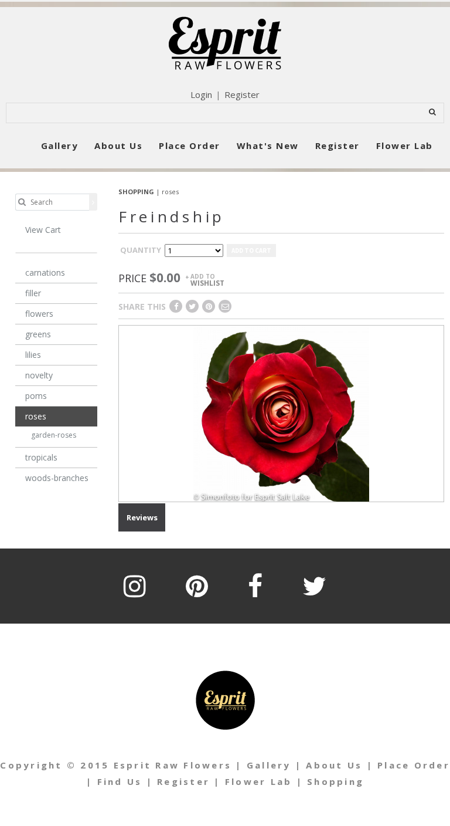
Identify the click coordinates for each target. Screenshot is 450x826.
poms (36, 395)
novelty (39, 375)
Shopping (335, 781)
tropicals (41, 457)
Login (201, 94)
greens (38, 334)
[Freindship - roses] (281, 412)
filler (33, 293)
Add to (207, 279)
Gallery (60, 145)
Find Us (119, 781)
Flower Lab (404, 145)
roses (170, 191)
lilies (33, 354)
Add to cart (251, 250)
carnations (45, 272)
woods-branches (56, 477)
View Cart (43, 229)
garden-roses (53, 435)
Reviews (142, 517)
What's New (268, 145)
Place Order (189, 145)
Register (242, 94)
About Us (118, 145)
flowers (39, 313)
